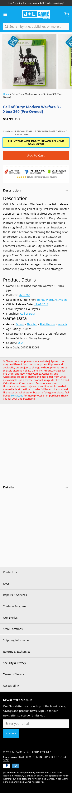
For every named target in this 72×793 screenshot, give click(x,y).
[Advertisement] (36, 444)
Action (20, 324)
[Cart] (65, 14)
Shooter (32, 324)
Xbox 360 (24, 295)
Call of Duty (27, 313)
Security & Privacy (14, 663)
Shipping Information (17, 640)
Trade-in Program (14, 606)
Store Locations (13, 629)
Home (6, 94)
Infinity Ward (44, 300)
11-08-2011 (41, 304)
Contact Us (10, 572)
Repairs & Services (15, 595)
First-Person (47, 324)
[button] (36, 155)
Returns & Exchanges (16, 651)
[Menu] (7, 14)
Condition (35, 133)
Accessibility (11, 685)
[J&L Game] (36, 14)
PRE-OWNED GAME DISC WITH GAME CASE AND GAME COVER (36, 142)
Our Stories (10, 617)
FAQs (6, 583)
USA (20, 343)
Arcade (62, 324)
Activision (61, 300)
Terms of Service (13, 674)
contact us (17, 395)
